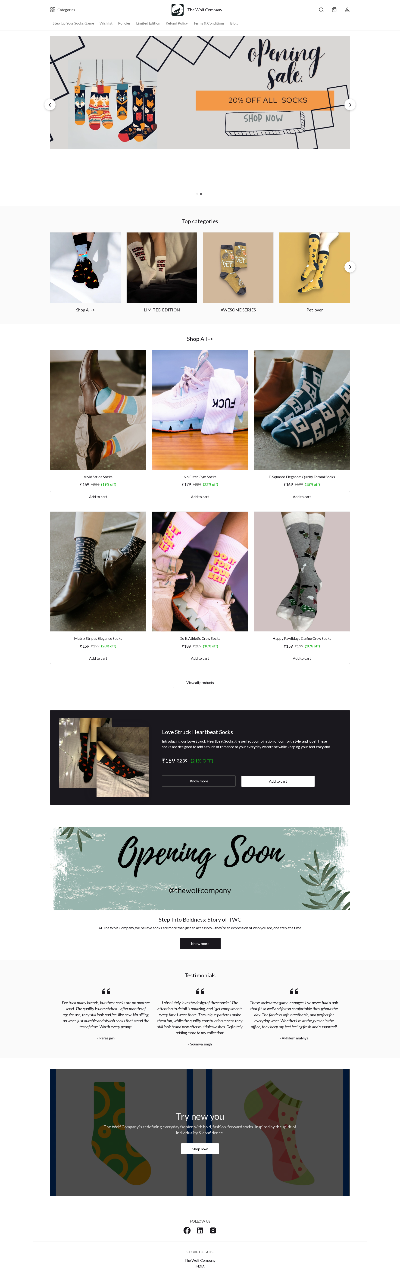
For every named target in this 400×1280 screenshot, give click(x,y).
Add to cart (98, 496)
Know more (199, 781)
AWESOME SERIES (238, 309)
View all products (200, 682)
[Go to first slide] (350, 104)
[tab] (197, 194)
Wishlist (106, 23)
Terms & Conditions (209, 23)
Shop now (200, 1149)
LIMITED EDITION (162, 309)
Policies (124, 23)
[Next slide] (350, 267)
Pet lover (314, 309)
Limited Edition (148, 23)
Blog (234, 23)
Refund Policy (177, 23)
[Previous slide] (50, 104)
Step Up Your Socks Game (73, 23)
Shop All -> (85, 309)
